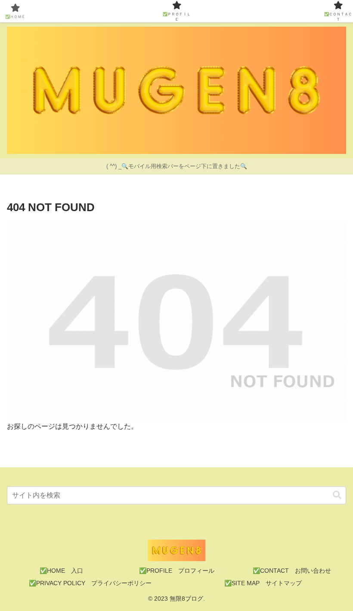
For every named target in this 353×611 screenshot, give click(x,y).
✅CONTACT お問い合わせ (292, 570)
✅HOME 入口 (61, 570)
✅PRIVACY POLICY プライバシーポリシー (90, 583)
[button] (337, 495)
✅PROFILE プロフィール (176, 570)
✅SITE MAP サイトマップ (263, 583)
